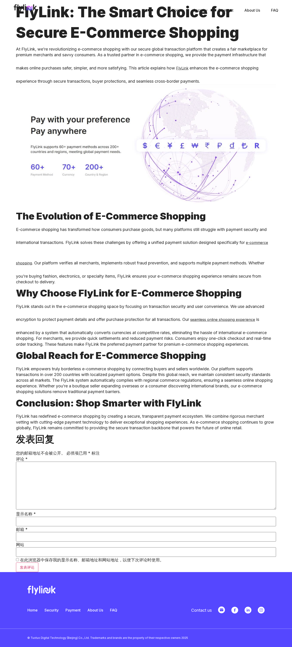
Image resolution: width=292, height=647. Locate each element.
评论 (22, 459)
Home (177, 10)
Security (200, 10)
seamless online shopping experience (222, 319)
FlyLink (182, 68)
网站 (20, 545)
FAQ (274, 10)
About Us (252, 10)
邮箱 (22, 529)
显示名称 (26, 514)
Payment (225, 10)
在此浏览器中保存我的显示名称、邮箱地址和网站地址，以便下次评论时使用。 (92, 560)
